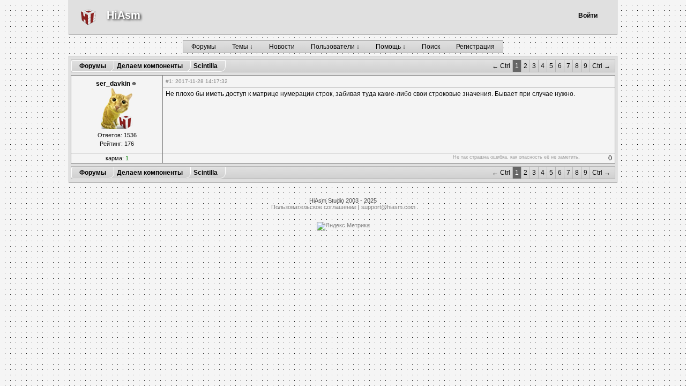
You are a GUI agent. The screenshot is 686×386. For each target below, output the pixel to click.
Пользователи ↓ (335, 46)
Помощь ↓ (391, 46)
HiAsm (123, 15)
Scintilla (205, 66)
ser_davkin (113, 83)
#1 (169, 81)
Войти (588, 15)
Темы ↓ (242, 46)
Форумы (203, 46)
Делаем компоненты (150, 66)
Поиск (431, 46)
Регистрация (475, 46)
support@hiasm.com (388, 207)
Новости (282, 46)
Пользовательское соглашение (313, 207)
